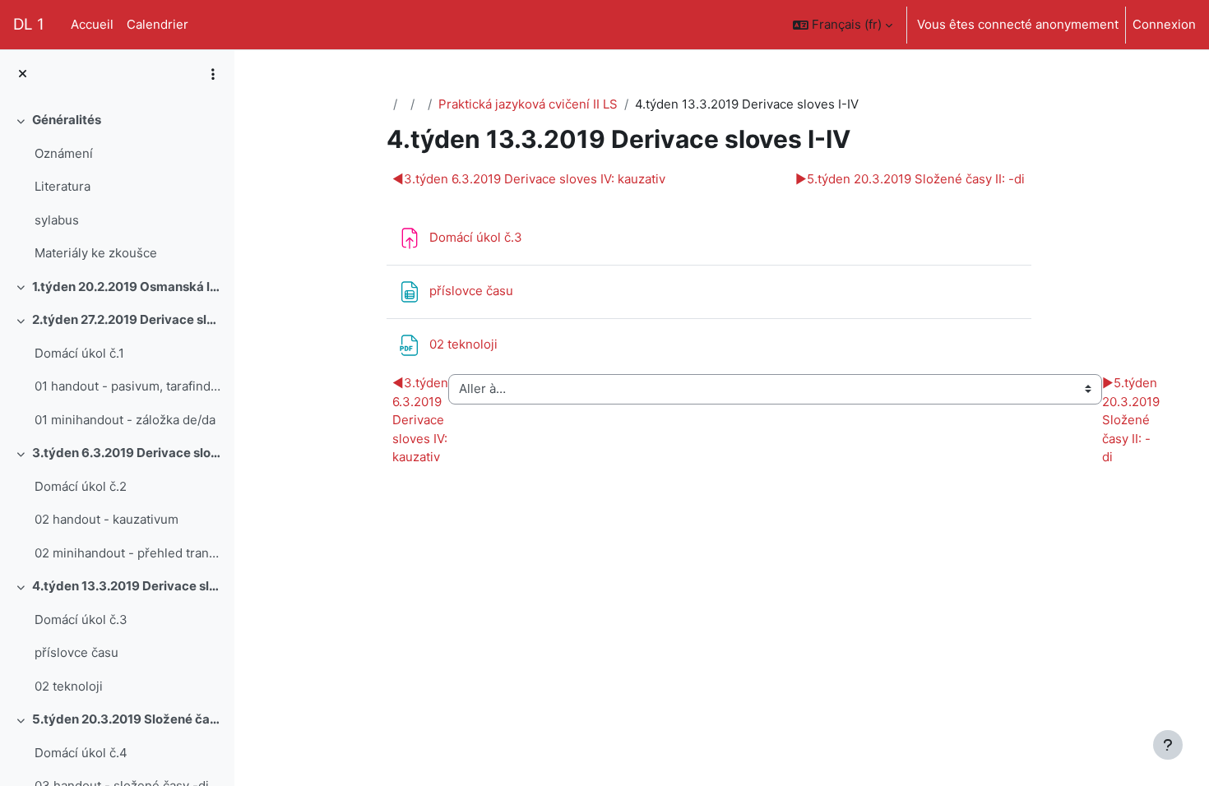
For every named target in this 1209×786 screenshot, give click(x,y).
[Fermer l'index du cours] (22, 74)
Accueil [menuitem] (92, 24)
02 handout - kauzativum (106, 519)
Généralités (66, 119)
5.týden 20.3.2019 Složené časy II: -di (127, 719)
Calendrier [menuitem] (157, 24)
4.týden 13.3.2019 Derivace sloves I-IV (127, 586)
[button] (842, 24)
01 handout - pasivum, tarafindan (128, 386)
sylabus (57, 220)
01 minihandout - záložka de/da (125, 420)
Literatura (62, 186)
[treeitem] (117, 187)
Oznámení (64, 153)
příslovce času (76, 652)
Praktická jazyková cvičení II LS (528, 104)
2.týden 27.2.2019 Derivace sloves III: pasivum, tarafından (127, 319)
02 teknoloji (69, 686)
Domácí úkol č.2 (81, 486)
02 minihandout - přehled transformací (128, 553)
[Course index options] (213, 74)
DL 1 (28, 24)
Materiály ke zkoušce (96, 253)
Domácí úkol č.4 (81, 753)
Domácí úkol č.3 (81, 619)
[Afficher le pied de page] (1168, 745)
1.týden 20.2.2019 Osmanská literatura (127, 286)
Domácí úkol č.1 (79, 353)
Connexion (1164, 24)
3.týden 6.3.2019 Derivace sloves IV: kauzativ (127, 452)
